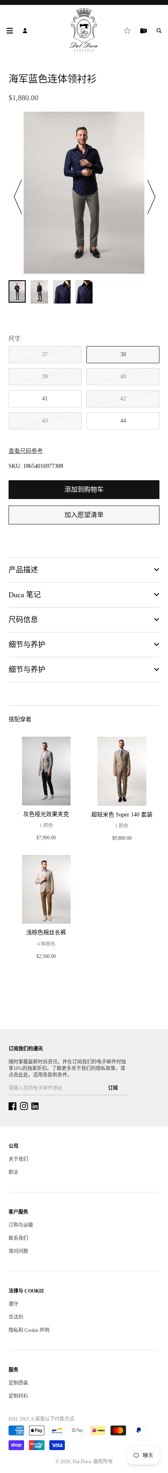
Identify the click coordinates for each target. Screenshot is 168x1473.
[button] (18, 197)
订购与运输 (21, 1225)
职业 (13, 1172)
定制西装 (18, 1383)
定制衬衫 (18, 1396)
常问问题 (18, 1251)
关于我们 (18, 1159)
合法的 (16, 1317)
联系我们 (18, 1238)
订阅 (113, 1088)
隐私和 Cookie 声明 (29, 1330)
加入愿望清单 (84, 514)
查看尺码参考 (26, 451)
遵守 (13, 1304)
